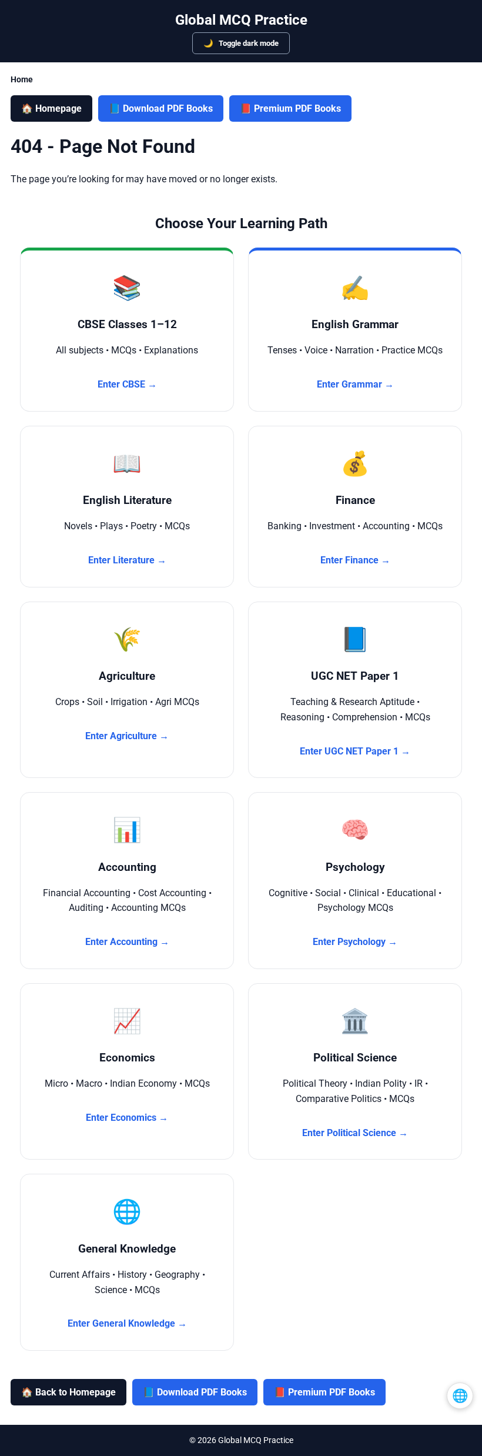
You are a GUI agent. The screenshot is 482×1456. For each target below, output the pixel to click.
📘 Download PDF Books (161, 108)
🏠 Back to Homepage (68, 1392)
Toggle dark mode (248, 43)
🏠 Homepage (51, 108)
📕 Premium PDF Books (290, 108)
